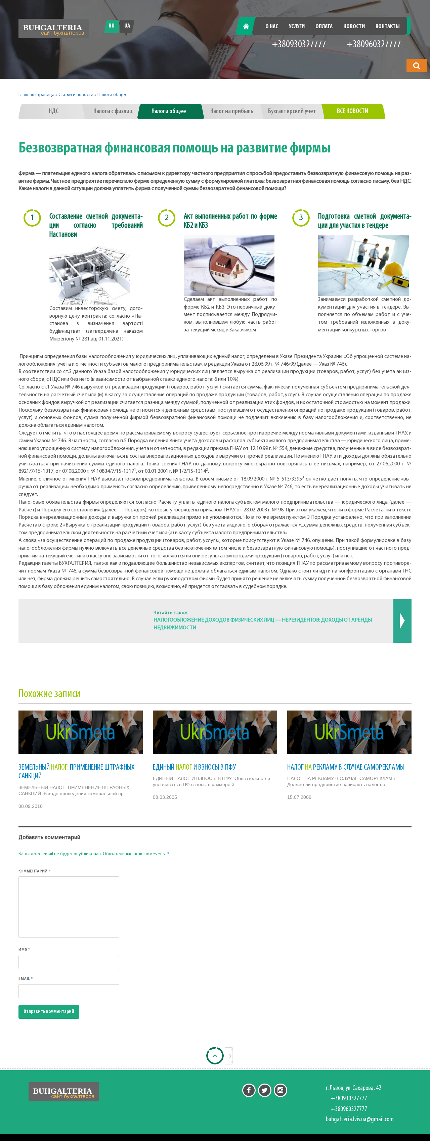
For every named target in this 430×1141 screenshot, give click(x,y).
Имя (24, 949)
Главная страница (36, 94)
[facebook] (249, 1090)
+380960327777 (374, 45)
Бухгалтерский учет (292, 111)
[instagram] (280, 1090)
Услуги (297, 27)
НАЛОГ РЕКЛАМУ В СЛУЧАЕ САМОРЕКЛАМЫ (345, 768)
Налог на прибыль (232, 111)
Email (25, 978)
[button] (416, 65)
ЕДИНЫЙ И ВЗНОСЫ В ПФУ (194, 768)
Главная (250, 27)
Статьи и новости (75, 94)
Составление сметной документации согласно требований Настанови (96, 226)
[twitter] (264, 1090)
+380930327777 (299, 45)
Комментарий (34, 871)
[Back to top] (215, 1055)
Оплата (324, 27)
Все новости (352, 111)
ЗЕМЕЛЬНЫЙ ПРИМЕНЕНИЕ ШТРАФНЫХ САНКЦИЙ (76, 772)
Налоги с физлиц (113, 111)
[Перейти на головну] (53, 28)
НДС (53, 111)
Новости (354, 27)
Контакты (388, 27)
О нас (271, 27)
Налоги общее (112, 94)
